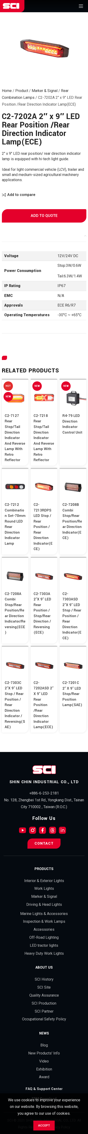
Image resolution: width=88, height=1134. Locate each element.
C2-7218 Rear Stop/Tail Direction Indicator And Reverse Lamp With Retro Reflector (44, 438)
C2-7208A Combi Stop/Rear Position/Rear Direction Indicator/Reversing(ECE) (15, 613)
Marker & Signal (44, 90)
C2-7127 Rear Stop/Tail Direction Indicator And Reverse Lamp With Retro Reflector (15, 438)
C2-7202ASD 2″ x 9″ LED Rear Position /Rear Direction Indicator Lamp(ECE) (44, 705)
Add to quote (44, 215)
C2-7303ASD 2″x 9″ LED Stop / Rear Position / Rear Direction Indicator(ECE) (71, 616)
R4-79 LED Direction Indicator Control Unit (72, 424)
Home (7, 90)
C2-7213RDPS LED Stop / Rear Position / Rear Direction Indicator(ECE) (43, 526)
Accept (44, 1125)
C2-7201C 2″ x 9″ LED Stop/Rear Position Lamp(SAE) (72, 693)
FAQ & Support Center (44, 1088)
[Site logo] (11, 6)
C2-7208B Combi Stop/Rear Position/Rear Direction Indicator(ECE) (72, 521)
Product (21, 90)
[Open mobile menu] (81, 6)
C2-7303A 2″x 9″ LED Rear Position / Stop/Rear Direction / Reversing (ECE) (42, 613)
